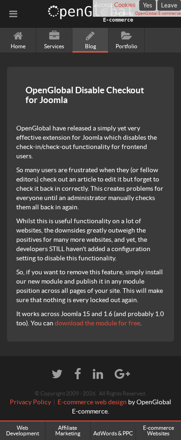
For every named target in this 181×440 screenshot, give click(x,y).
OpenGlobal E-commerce (158, 13)
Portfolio (126, 46)
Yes (147, 5)
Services (54, 46)
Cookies (125, 4)
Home (18, 46)
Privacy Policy (30, 402)
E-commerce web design (92, 402)
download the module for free (97, 323)
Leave (169, 5)
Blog (90, 46)
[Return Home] (90, 14)
